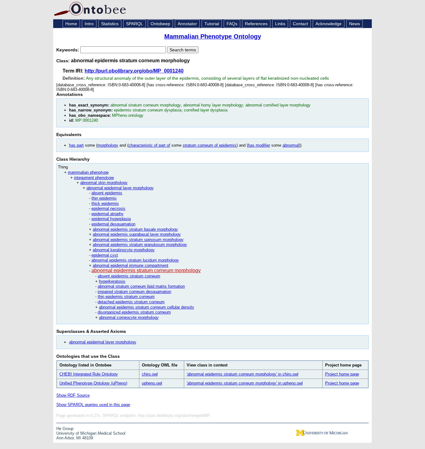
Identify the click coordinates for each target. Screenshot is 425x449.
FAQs (232, 23)
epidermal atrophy (107, 213)
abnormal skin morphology (104, 182)
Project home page (342, 374)
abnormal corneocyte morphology (129, 317)
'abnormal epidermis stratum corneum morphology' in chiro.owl (242, 374)
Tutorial (211, 23)
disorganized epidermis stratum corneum (134, 312)
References (256, 23)
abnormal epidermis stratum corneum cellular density (146, 307)
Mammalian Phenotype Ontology (212, 36)
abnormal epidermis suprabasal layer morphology (137, 234)
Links (280, 23)
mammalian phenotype (88, 172)
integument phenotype (94, 177)
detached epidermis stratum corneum (131, 302)
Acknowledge (328, 23)
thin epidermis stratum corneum (126, 296)
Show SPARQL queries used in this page (93, 404)
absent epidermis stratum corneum (129, 276)
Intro (89, 23)
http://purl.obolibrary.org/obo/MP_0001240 (134, 70)
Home (71, 23)
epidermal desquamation (113, 224)
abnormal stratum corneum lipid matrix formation (141, 286)
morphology (107, 145)
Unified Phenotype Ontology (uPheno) (93, 383)
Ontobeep (160, 23)
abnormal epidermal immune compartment (130, 265)
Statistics (110, 23)
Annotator (187, 23)
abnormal (291, 145)
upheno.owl (152, 383)
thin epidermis (104, 198)
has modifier (259, 145)
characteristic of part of (149, 145)
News (354, 23)
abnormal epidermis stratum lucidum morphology (135, 260)
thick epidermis (105, 203)
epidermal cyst (104, 255)
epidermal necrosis (108, 208)
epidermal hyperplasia (111, 218)
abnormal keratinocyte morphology (124, 250)
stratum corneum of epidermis (209, 145)
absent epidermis (106, 193)
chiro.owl (150, 374)
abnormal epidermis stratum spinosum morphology (138, 239)
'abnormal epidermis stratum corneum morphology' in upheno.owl (245, 383)
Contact (300, 23)
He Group (64, 428)
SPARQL (134, 23)
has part (76, 145)
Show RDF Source (73, 395)
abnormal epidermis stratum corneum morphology (146, 270)
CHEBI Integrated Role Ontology (88, 374)
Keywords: (68, 49)
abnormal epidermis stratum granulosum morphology (140, 244)
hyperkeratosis (112, 281)
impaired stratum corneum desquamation (134, 291)
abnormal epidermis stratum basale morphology (135, 229)
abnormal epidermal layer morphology (120, 188)
